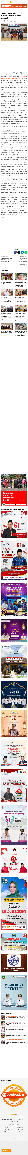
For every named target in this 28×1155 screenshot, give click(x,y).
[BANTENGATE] (14, 2)
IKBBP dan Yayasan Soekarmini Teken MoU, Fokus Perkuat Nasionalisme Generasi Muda (21, 300)
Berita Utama (9, 1016)
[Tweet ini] (18, 252)
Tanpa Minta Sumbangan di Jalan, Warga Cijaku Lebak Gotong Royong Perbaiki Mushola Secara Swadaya (21, 334)
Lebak (13, 1022)
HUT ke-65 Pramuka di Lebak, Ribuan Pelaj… (16, 1024)
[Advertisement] (14, 57)
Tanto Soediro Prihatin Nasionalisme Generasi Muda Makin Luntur (6, 333)
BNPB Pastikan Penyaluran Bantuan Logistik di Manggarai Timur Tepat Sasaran (6, 299)
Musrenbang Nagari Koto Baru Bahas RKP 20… (15, 1018)
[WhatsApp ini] (25, 252)
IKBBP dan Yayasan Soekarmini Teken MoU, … (16, 1036)
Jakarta (14, 1028)
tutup (15, 1124)
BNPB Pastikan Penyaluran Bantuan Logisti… (15, 1030)
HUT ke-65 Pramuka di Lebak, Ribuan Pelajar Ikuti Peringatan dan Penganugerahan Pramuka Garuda (20, 283)
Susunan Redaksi (20, 1117)
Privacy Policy (20, 1119)
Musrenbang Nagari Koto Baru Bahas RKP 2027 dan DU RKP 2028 (6, 282)
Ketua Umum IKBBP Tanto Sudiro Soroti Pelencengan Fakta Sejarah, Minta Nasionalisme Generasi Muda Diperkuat (20, 317)
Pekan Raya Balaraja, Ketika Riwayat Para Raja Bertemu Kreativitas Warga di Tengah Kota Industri (6, 316)
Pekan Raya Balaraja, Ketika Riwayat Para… (15, 1043)
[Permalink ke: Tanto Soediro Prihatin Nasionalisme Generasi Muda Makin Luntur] (7, 326)
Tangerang (14, 1039)
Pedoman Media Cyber (7, 1119)
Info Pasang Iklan (13, 1121)
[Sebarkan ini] (15, 252)
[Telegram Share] (22, 252)
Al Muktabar (9, 74)
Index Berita (7, 1117)
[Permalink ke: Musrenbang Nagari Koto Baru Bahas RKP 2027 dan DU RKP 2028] (7, 276)
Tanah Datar (15, 1016)
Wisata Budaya (21, 1039)
